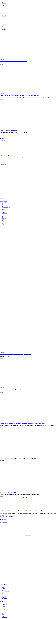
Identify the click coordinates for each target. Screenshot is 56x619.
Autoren (3, 615)
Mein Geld (4, 15)
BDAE (2, 206)
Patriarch (3, 219)
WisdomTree (3, 224)
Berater (3, 26)
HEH (2, 215)
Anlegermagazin (4, 596)
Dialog (2, 210)
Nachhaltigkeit (3, 28)
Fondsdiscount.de (4, 212)
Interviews (3, 592)
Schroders (3, 221)
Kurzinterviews (5, 607)
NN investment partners (5, 218)
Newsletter (3, 2)
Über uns (3, 1)
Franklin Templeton (4, 213)
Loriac (2, 216)
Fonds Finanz (3, 211)
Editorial (3, 593)
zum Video (1, 158)
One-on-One (1, 155)
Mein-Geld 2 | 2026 (2, 198)
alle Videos (4, 158)
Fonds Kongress (5, 609)
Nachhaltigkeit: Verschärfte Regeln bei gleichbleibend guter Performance (15, 354)
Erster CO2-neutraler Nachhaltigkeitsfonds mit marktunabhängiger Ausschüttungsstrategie (19, 458)
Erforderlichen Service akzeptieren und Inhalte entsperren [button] (7, 516)
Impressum (3, 5)
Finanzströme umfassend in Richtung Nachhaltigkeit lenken (12, 389)
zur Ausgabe (1, 201)
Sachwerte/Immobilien (6, 605)
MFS (2, 217)
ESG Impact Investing (4, 599)
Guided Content (4, 597)
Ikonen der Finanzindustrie (5, 591)
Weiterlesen (1, 64)
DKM (4, 608)
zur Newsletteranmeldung (3, 522)
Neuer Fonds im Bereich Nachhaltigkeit (8, 130)
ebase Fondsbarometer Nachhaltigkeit (8, 492)
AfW (2, 204)
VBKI (2, 223)
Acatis (2, 203)
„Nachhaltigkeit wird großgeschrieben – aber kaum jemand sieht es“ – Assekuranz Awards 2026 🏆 (11, 157)
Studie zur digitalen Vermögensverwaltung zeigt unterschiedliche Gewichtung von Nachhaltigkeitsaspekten (22, 423)
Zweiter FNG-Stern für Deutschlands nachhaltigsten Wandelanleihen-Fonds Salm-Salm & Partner (20, 95)
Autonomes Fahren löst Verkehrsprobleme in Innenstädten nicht (13, 61)
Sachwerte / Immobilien (5, 25)
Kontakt (3, 613)
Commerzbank (3, 209)
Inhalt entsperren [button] (2, 515)
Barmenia (3, 205)
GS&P (2, 214)
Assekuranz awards (6, 155)
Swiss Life (3, 222)
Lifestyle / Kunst (4, 29)
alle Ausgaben (5, 201)
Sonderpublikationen (4, 598)
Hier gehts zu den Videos (28, 535)
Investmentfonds (5, 603)
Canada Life (3, 208)
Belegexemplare (4, 3)
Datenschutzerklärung (4, 4)
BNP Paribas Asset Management (6, 207)
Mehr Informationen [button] (2, 514)
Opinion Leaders (4, 24)
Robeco (3, 220)
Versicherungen (4, 588)
